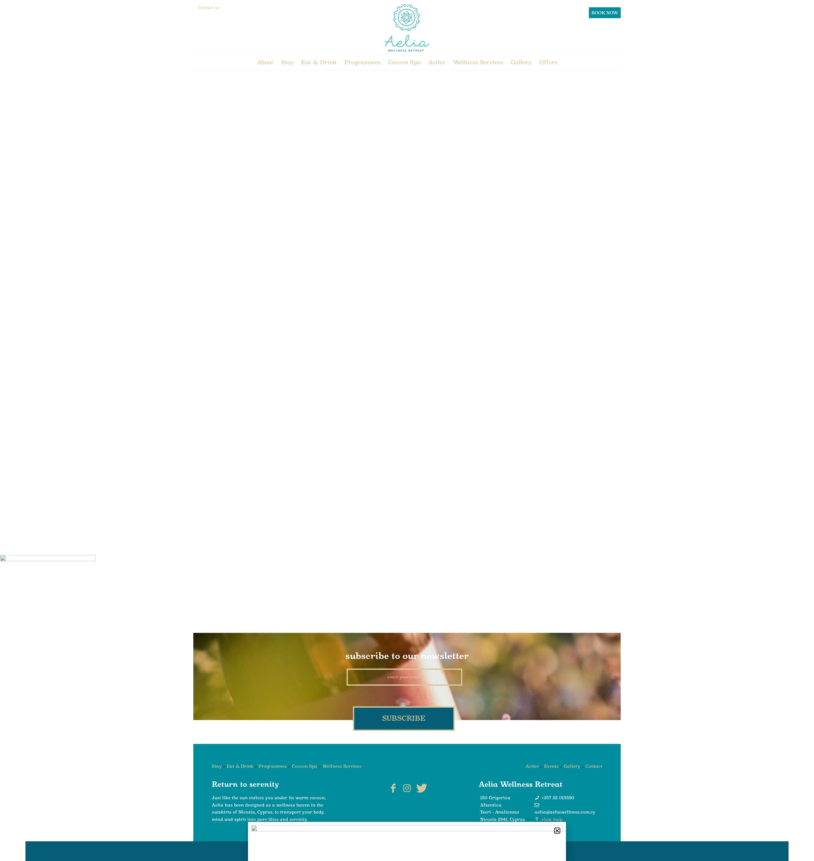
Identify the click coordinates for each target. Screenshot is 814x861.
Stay (287, 62)
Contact (593, 766)
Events (551, 766)
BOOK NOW (604, 12)
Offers (548, 62)
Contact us (208, 7)
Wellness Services (478, 62)
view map (551, 819)
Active (436, 62)
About (265, 62)
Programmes (362, 62)
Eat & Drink (319, 62)
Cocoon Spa (404, 62)
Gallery (521, 62)
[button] (557, 830)
